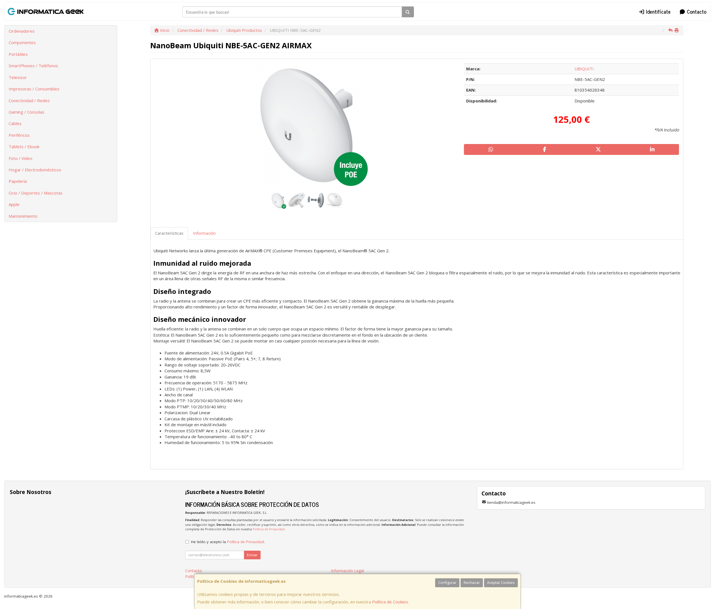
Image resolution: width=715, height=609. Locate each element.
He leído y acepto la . (228, 541)
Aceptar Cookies (501, 582)
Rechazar (472, 582)
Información (204, 233)
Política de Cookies (390, 602)
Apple (14, 204)
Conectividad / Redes (29, 100)
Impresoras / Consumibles (34, 89)
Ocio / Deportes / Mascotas (36, 193)
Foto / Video (20, 158)
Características (169, 233)
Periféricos (19, 135)
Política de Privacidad (269, 529)
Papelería (18, 181)
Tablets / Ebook (24, 146)
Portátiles (18, 54)
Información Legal (347, 570)
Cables (15, 123)
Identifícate (658, 11)
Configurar (447, 582)
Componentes (22, 42)
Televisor (18, 77)
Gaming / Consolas (26, 112)
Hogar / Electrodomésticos (35, 169)
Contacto (695, 11)
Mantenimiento (23, 216)
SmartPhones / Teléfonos (33, 65)
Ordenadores (22, 31)
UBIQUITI (584, 68)
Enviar (252, 554)
